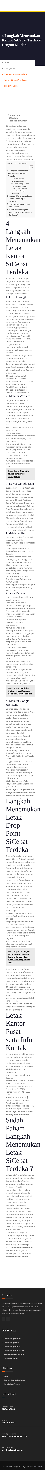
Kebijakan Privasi (12, 1384)
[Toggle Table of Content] (30, 167)
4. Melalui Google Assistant (18, 192)
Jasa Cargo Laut (12, 1342)
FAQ (6, 1376)
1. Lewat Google (18, 179)
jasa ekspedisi (12, 1057)
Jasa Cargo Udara (12, 1346)
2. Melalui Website (19, 181)
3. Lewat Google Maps (20, 184)
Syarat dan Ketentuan (14, 1380)
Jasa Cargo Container (14, 1350)
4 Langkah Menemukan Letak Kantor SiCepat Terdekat (18, 173)
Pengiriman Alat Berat (14, 1354)
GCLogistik (13, 118)
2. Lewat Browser (21, 189)
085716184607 (8, 1422)
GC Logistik (15, 1466)
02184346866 (8, 1409)
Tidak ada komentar (17, 120)
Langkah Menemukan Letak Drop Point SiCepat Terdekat (20, 199)
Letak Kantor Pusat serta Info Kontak (19, 205)
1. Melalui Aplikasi (21, 186)
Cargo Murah (27, 1466)
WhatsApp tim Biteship (17, 1244)
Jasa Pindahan (11, 1358)
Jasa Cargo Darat (12, 1338)
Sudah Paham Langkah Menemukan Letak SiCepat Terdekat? (20, 212)
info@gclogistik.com (12, 1450)
